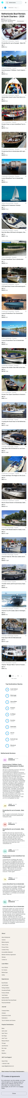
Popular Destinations (8, 1024)
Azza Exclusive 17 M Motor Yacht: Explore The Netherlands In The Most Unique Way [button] (13, 766)
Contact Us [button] (4, 959)
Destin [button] (3, 1050)
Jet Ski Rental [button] (5, 985)
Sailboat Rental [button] (5, 997)
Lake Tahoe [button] (4, 1033)
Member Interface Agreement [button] (9, 954)
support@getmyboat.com (8, 1066)
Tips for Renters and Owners (8, 1020)
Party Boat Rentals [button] (6, 1002)
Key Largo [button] (4, 1048)
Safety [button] (3, 975)
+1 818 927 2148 (5, 1063)
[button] (4, 20)
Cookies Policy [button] (5, 949)
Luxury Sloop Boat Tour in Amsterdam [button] (13, 884)
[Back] (3, 32)
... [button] (15, 675)
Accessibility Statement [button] (7, 952)
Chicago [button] (4, 1043)
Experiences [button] (5, 979)
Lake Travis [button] (4, 1038)
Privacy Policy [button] (5, 947)
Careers (4, 939)
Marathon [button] (4, 1053)
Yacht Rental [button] (5, 995)
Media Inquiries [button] (5, 942)
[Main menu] (26, 2)
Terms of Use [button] (17, 1082)
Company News (5, 1010)
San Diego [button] (4, 1035)
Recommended (20, 21)
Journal (4, 1006)
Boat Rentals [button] (5, 982)
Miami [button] (3, 1028)
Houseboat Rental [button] (6, 990)
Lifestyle (4, 1013)
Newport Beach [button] (5, 1040)
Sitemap (4, 957)
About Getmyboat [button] (6, 937)
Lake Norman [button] (5, 1045)
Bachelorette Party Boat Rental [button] (9, 1000)
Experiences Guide (6, 1015)
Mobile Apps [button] (5, 972)
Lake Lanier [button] (4, 1030)
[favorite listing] (25, 41)
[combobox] (13, 2)
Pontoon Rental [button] (5, 992)
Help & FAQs (5, 1061)
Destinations (4, 1018)
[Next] (25, 32)
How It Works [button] (5, 967)
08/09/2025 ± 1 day (12, 7)
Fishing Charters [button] (5, 987)
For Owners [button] (4, 970)
